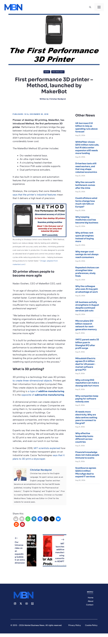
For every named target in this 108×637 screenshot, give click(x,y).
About (90, 601)
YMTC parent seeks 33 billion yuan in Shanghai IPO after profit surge (87, 344)
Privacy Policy (74, 625)
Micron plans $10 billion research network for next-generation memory (86, 325)
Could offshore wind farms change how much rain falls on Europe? (86, 202)
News (47, 72)
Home (90, 597)
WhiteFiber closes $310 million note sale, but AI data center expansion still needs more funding (87, 148)
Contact (89, 605)
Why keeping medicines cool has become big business (86, 220)
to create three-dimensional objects (32, 380)
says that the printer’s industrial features (34, 194)
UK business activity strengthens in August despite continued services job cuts (87, 306)
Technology (57, 72)
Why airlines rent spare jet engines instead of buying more (84, 237)
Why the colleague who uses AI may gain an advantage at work (86, 289)
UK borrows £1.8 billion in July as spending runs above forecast (86, 127)
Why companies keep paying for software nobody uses (86, 399)
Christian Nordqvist (57, 99)
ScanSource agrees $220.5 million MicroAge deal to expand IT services (85, 472)
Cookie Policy (91, 625)
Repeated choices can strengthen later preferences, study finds (87, 271)
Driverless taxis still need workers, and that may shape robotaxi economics (86, 167)
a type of (46, 391)
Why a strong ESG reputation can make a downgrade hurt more (87, 383)
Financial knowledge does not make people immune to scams (87, 455)
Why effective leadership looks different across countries (84, 437)
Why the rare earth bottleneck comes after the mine (85, 185)
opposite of (42, 394)
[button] (90, 7)
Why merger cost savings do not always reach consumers (87, 254)
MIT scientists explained (47, 448)
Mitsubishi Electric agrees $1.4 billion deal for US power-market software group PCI (85, 364)
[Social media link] (15, 603)
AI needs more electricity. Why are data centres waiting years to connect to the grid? (86, 417)
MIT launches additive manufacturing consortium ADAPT (59, 552)
